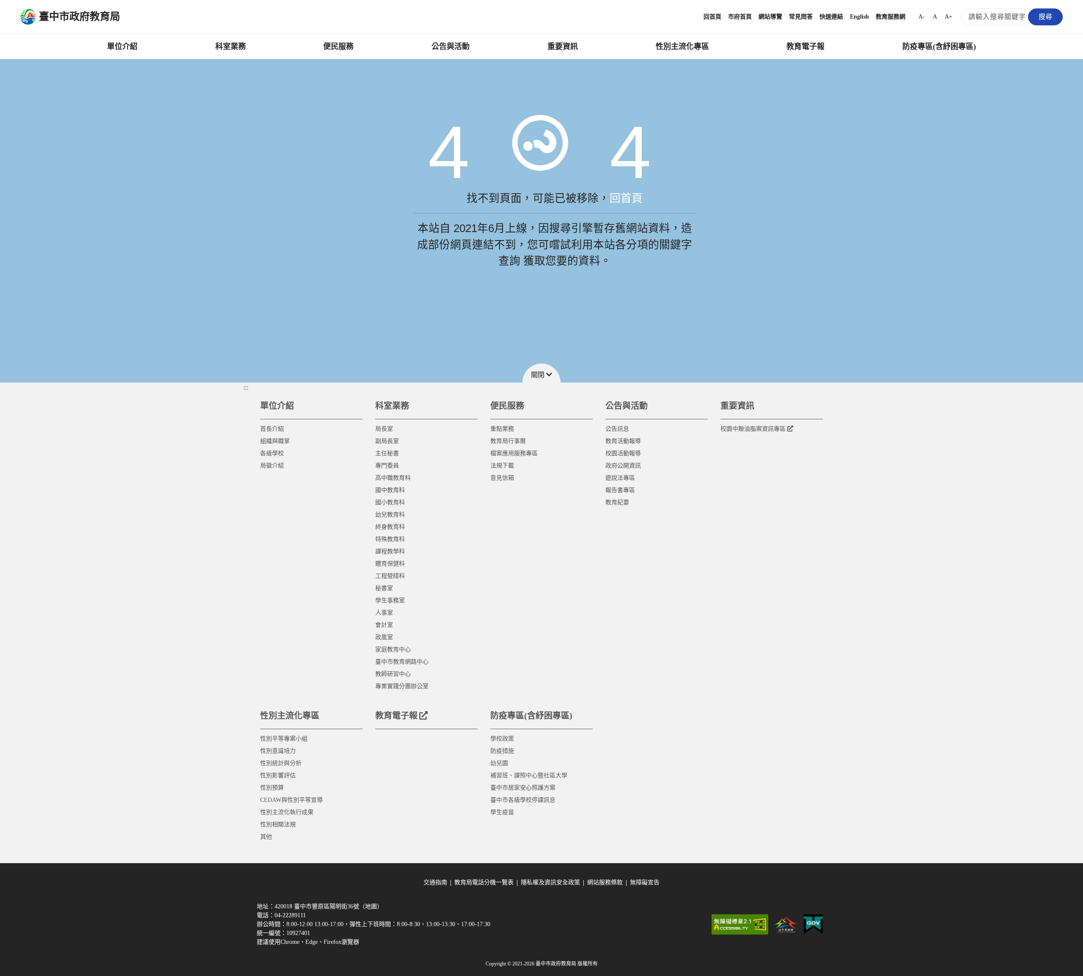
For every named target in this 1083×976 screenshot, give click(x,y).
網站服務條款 (605, 882)
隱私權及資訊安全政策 (550, 882)
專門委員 (387, 465)
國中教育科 (390, 490)
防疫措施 (502, 751)
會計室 (384, 625)
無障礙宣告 (645, 882)
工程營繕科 (390, 576)
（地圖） (371, 906)
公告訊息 (617, 429)
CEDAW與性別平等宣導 (291, 800)
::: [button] (245, 387)
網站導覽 (770, 17)
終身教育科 (390, 527)
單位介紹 (122, 46)
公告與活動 (451, 46)
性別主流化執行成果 (286, 812)
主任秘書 (387, 453)
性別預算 (272, 788)
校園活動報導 (623, 453)
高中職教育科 (393, 478)
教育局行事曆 (508, 441)
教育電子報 (805, 46)
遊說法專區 (620, 478)
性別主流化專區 (682, 46)
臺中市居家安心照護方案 (522, 788)
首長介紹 (272, 429)
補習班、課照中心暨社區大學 (528, 775)
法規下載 (502, 465)
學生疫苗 (502, 812)
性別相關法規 (278, 824)
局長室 (384, 429)
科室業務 (230, 46)
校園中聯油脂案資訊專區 (753, 429)
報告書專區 (620, 490)
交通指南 (435, 882)
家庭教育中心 (393, 649)
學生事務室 (390, 600)
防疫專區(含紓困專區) (939, 46)
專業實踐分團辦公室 (402, 686)
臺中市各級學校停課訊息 (522, 800)
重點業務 (502, 429)
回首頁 (712, 17)
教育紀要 (617, 502)
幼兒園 (499, 763)
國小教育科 (390, 502)
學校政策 (502, 738)
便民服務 (338, 46)
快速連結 (831, 17)
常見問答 (801, 17)
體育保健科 (390, 563)
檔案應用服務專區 (514, 453)
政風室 (384, 637)
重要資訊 (562, 46)
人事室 (384, 613)
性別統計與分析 (281, 763)
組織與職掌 (275, 441)
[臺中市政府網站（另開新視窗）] (786, 924)
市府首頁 (740, 17)
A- (921, 17)
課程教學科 (390, 551)
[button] (541, 373)
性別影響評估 (278, 775)
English (859, 17)
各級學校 (272, 453)
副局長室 (387, 441)
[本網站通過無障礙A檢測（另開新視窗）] (740, 924)
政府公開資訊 (623, 465)
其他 (266, 837)
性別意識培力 (278, 751)
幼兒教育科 (390, 514)
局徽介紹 (272, 465)
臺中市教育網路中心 (402, 662)
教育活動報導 (623, 441)
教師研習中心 (393, 674)
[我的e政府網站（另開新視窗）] (813, 924)
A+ (948, 17)
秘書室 (384, 588)
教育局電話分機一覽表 (484, 882)
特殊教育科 (390, 539)
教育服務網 (890, 17)
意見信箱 (502, 478)
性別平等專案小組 (284, 738)
